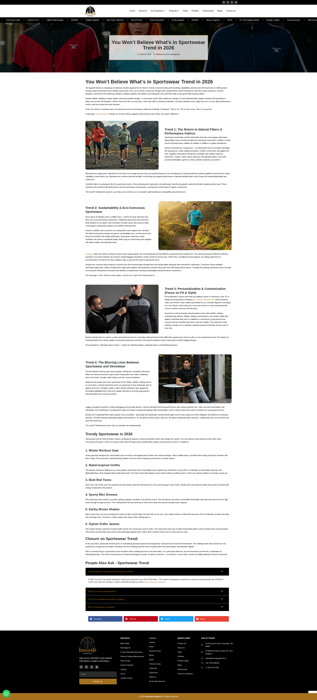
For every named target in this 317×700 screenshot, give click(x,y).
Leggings (152, 638)
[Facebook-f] (228, 2)
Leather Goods (126, 678)
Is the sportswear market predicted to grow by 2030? (111, 571)
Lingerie (152, 642)
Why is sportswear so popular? (101, 607)
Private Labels (183, 661)
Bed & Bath (124, 643)
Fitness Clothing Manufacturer (132, 656)
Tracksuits (153, 668)
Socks (151, 660)
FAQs (185, 11)
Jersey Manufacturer (157, 681)
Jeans (122, 674)
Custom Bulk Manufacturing (131, 652)
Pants (151, 647)
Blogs (219, 11)
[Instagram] (223, 2)
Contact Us (231, 11)
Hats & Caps (125, 661)
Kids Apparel (125, 648)
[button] (157, 571)
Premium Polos (155, 651)
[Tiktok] (236, 2)
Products (173, 11)
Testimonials (208, 11)
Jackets (123, 669)
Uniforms (152, 677)
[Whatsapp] (6, 694)
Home (132, 11)
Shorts (151, 655)
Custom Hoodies (126, 665)
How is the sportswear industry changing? (106, 599)
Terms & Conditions (185, 674)
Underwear (153, 673)
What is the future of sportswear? (102, 591)
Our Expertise (157, 11)
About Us (143, 11)
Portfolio (195, 11)
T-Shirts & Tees (155, 664)
